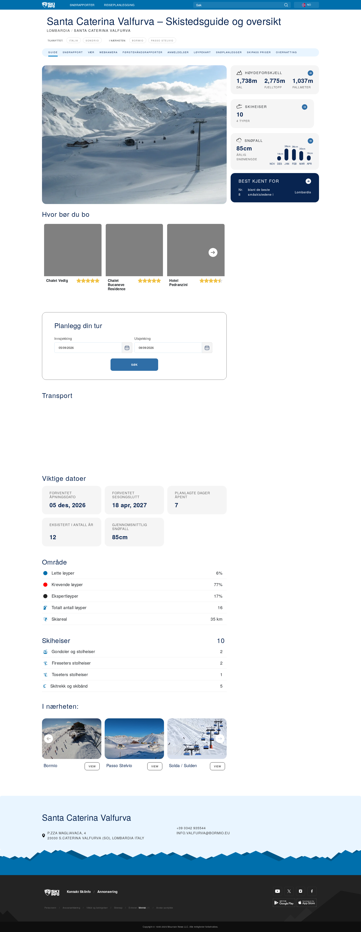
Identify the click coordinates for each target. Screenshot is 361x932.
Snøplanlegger (229, 52)
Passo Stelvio (162, 40)
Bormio (138, 40)
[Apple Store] (307, 902)
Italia (73, 40)
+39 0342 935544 (191, 827)
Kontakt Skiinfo (79, 891)
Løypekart (202, 52)
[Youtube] (277, 891)
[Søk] (286, 5)
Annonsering (107, 891)
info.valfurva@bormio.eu (203, 833)
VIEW (92, 766)
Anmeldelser (178, 52)
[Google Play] (284, 902)
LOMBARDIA (58, 30)
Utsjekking (142, 338)
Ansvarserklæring (71, 907)
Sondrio (92, 40)
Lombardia (303, 192)
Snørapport (73, 52)
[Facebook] (312, 891)
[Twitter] (289, 891)
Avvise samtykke (164, 907)
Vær (91, 52)
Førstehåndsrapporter (143, 52)
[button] (134, 433)
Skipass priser (259, 52)
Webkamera (108, 52)
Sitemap (118, 907)
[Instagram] (300, 891)
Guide (53, 52)
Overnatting (286, 52)
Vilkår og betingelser (97, 907)
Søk (134, 365)
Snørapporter (82, 5)
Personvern (50, 907)
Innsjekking (63, 338)
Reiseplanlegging (119, 5)
